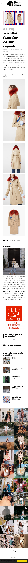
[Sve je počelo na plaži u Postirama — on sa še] (21, 415)
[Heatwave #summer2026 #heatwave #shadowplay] (7, 513)
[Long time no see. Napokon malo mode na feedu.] (21, 457)
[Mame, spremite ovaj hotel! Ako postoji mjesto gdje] (21, 499)
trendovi (14, 240)
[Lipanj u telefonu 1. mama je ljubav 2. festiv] (7, 499)
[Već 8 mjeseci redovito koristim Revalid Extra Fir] (7, 527)
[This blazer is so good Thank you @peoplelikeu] (7, 415)
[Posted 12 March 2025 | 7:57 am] (14, 340)
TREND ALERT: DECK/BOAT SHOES (17, 367)
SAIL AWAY (15, 357)
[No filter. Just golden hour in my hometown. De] (21, 443)
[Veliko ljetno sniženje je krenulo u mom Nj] (21, 485)
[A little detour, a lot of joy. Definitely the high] (21, 513)
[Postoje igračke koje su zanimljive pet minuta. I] (7, 485)
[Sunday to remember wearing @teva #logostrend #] (7, 541)
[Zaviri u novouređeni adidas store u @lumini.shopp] (21, 541)
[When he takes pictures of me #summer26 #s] (7, 429)
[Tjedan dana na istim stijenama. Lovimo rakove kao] (21, 429)
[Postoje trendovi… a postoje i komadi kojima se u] (7, 457)
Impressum (14, 557)
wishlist (19, 240)
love (10, 240)
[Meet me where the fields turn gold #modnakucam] (7, 443)
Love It (16, 49)
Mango (5, 76)
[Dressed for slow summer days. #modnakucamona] (21, 527)
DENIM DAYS (16, 376)
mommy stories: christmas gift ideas (17, 397)
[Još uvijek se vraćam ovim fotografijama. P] (21, 471)
